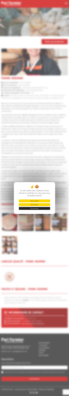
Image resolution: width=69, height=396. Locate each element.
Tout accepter (34, 201)
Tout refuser (34, 205)
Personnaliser (34, 208)
